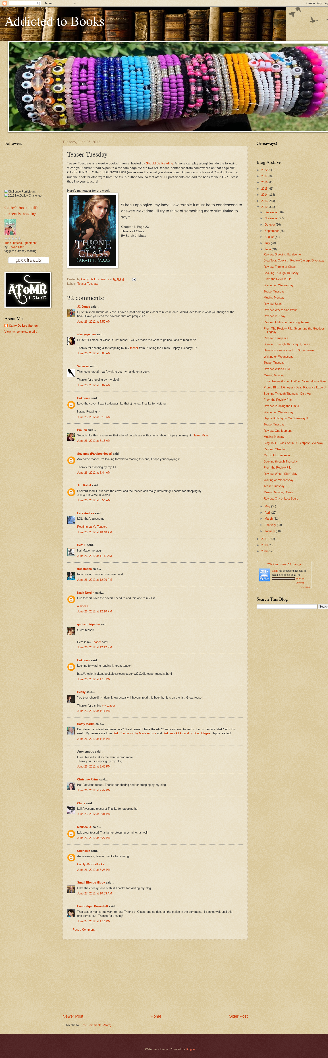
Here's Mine (200, 435)
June (268, 249)
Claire (81, 803)
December (272, 212)
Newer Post (72, 1016)
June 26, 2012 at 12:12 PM (94, 647)
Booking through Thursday (281, 461)
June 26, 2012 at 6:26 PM (93, 869)
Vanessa (83, 366)
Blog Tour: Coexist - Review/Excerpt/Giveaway (294, 260)
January (270, 531)
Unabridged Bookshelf (92, 906)
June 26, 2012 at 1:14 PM (93, 711)
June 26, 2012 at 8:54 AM (93, 500)
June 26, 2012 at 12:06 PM (94, 579)
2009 (264, 551)
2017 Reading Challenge (284, 564)
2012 (264, 207)
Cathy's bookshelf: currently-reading (21, 210)
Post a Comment (84, 929)
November (272, 218)
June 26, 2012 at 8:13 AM (93, 417)
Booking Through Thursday (281, 273)
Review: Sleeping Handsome (282, 254)
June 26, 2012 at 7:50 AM (93, 321)
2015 (264, 188)
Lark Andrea (85, 513)
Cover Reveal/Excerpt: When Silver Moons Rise (295, 381)
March (269, 518)
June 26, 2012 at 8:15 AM (93, 440)
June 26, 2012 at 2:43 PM (93, 766)
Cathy (275, 570)
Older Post (238, 1016)
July (268, 243)
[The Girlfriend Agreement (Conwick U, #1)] (10, 234)
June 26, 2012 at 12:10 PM (94, 611)
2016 (264, 182)
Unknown (83, 398)
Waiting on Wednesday (278, 285)
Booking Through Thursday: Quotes (287, 344)
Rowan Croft (16, 247)
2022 (264, 170)
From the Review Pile (277, 279)
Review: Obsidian (275, 449)
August (270, 237)
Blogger (190, 1049)
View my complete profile (20, 331)
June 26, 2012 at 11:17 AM (94, 556)
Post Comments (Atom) (96, 1025)
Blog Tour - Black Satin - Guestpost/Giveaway (293, 443)
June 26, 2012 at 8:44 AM (93, 472)
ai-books (82, 606)
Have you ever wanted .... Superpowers (289, 350)
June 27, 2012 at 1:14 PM (93, 921)
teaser (134, 348)
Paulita (82, 429)
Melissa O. (84, 827)
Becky (81, 692)
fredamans (84, 568)
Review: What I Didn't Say (280, 473)
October (270, 224)
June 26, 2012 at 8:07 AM (93, 385)
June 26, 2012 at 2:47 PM (93, 790)
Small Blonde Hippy (91, 882)
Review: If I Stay (274, 316)
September (272, 230)
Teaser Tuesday (87, 283)
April (268, 512)
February (271, 525)
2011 (264, 539)
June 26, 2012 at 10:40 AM (94, 532)
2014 (264, 194)
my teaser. (109, 705)
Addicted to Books (54, 20)
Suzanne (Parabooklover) (94, 453)
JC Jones (83, 306)
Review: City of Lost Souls (281, 498)
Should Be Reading (159, 163)
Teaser (96, 642)
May (268, 506)
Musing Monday (274, 297)
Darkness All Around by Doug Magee (186, 733)
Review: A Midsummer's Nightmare (286, 322)
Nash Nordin (85, 592)
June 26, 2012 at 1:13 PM (93, 679)
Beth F (81, 545)
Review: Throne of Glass (280, 266)
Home (156, 1016)
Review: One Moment (278, 430)
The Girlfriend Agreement (20, 243)
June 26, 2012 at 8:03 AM (93, 353)
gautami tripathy (88, 624)
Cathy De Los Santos (23, 325)
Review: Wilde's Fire (277, 369)
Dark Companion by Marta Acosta (134, 733)
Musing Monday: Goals (279, 492)
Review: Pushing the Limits (281, 406)
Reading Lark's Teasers (92, 526)
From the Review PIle (278, 399)
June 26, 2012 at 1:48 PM (93, 739)
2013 (264, 201)
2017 (264, 176)
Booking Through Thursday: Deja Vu (287, 393)
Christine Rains (87, 779)
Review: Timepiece (276, 338)
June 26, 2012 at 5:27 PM (93, 838)
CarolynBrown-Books (90, 864)
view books (305, 586)
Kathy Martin (86, 724)
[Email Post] (134, 279)
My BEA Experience (277, 455)
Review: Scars (273, 303)
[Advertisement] (155, 976)
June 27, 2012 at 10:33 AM (94, 893)
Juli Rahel (84, 485)
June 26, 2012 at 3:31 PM (93, 814)
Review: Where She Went (280, 310)
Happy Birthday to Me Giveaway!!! (286, 418)
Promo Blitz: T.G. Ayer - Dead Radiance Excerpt (295, 387)
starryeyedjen (86, 334)
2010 (264, 545)
